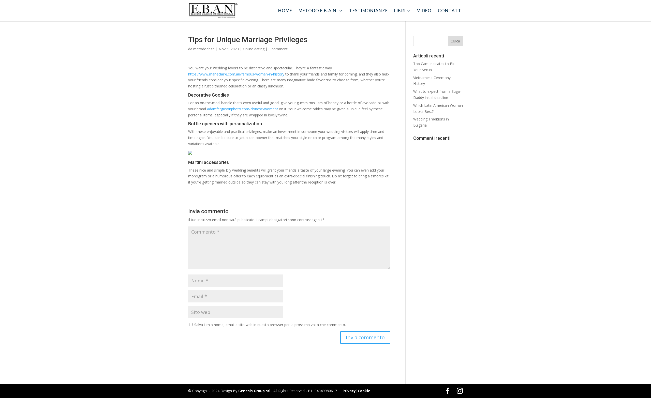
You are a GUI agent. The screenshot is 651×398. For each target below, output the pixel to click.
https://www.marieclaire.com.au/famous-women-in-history (236, 74)
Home (285, 11)
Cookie (364, 390)
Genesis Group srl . (255, 390)
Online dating (253, 49)
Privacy (349, 390)
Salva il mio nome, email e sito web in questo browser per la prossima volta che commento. (270, 324)
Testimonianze (368, 11)
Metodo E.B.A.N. (318, 11)
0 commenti (278, 49)
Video (424, 11)
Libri (400, 11)
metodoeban (204, 49)
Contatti (450, 11)
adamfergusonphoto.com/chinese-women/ (242, 108)
